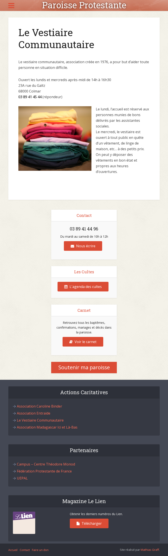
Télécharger (91, 523)
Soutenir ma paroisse (84, 367)
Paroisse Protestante (84, 5)
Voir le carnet (85, 341)
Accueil (13, 550)
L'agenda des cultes (85, 286)
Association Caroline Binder (39, 406)
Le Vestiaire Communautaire (40, 420)
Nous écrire (85, 246)
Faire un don (40, 550)
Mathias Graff (150, 550)
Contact (25, 550)
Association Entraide (33, 413)
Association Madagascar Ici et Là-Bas (47, 427)
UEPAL (22, 478)
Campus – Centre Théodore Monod (46, 464)
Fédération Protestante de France (44, 471)
